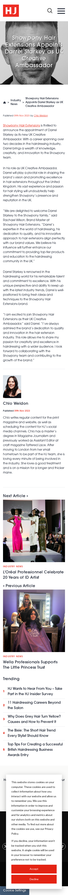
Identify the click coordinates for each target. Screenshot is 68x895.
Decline (34, 879)
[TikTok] (62, 846)
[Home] (4, 102)
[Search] (50, 11)
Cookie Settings (14, 890)
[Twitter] (5, 846)
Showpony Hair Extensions (21, 125)
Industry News (16, 102)
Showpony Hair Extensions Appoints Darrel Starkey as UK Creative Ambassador (44, 102)
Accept (34, 868)
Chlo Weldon (41, 116)
